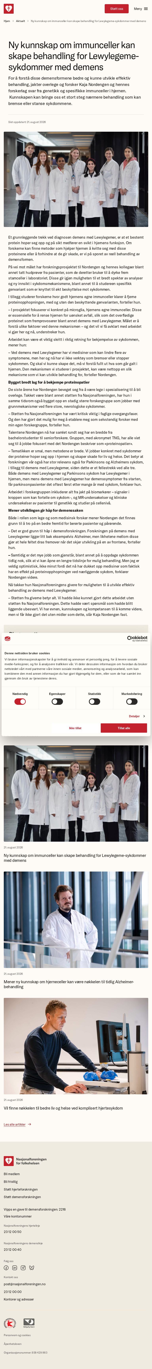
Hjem (7, 21)
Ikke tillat (75, 728)
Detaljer (134, 716)
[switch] (57, 701)
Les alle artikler (15, 1124)
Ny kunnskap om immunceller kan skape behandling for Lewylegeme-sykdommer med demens (75, 858)
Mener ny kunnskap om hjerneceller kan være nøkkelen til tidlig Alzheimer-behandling (69, 984)
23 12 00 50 (12, 1232)
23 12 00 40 (12, 1249)
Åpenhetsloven (13, 1344)
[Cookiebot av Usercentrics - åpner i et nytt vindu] (130, 639)
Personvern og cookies (17, 1335)
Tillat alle (124, 728)
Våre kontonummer (18, 1216)
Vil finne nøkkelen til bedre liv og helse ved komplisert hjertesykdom (63, 1108)
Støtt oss (116, 9)
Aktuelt (20, 21)
